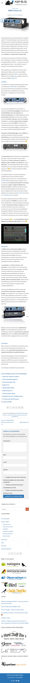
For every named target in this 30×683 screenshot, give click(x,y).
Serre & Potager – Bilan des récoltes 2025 (12, 609)
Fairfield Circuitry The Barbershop (13, 396)
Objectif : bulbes (5, 618)
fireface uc (5, 415)
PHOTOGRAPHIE (6, 549)
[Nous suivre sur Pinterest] (20, 553)
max (21, 15)
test (17, 416)
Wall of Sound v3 (7, 390)
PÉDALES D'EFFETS (8, 533)
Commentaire (7, 441)
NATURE (3, 545)
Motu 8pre (20, 193)
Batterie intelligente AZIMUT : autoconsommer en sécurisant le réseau (15, 602)
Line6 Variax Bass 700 (9, 382)
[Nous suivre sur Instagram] (12, 553)
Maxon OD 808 (7, 402)
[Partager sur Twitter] (13, 407)
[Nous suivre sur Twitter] (18, 553)
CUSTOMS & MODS (8, 526)
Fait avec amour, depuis (15, 675)
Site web (5, 469)
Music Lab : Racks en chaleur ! (11, 376)
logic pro (20, 415)
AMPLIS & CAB (6, 524)
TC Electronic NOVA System (11, 399)
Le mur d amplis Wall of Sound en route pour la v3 (7, 422)
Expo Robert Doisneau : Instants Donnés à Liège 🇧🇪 (14, 614)
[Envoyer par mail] (16, 407)
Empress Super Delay (9, 393)
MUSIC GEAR (5, 521)
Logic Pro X (6, 385)
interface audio (11, 415)
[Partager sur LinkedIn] (22, 407)
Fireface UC (13, 78)
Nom (4, 454)
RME (15, 74)
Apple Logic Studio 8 (8, 387)
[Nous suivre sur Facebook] (9, 553)
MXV (2, 542)
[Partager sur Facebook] (10, 407)
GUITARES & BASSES (8, 531)
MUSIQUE (4, 539)
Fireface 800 (4, 180)
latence (16, 415)
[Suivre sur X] (15, 553)
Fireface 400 (12, 86)
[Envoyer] (27, 509)
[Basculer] (28, 522)
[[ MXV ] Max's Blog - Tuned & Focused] (16, 3)
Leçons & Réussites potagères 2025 (11, 606)
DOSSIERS (5, 529)
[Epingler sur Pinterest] (19, 407)
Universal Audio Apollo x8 (10, 379)
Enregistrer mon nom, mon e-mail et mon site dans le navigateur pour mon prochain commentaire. (14, 480)
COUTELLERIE (5, 518)
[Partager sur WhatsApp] (7, 407)
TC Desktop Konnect (8, 195)
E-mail (5, 462)
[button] (2, 3)
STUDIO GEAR (15, 8)
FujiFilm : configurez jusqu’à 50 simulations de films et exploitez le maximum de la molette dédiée (15, 622)
